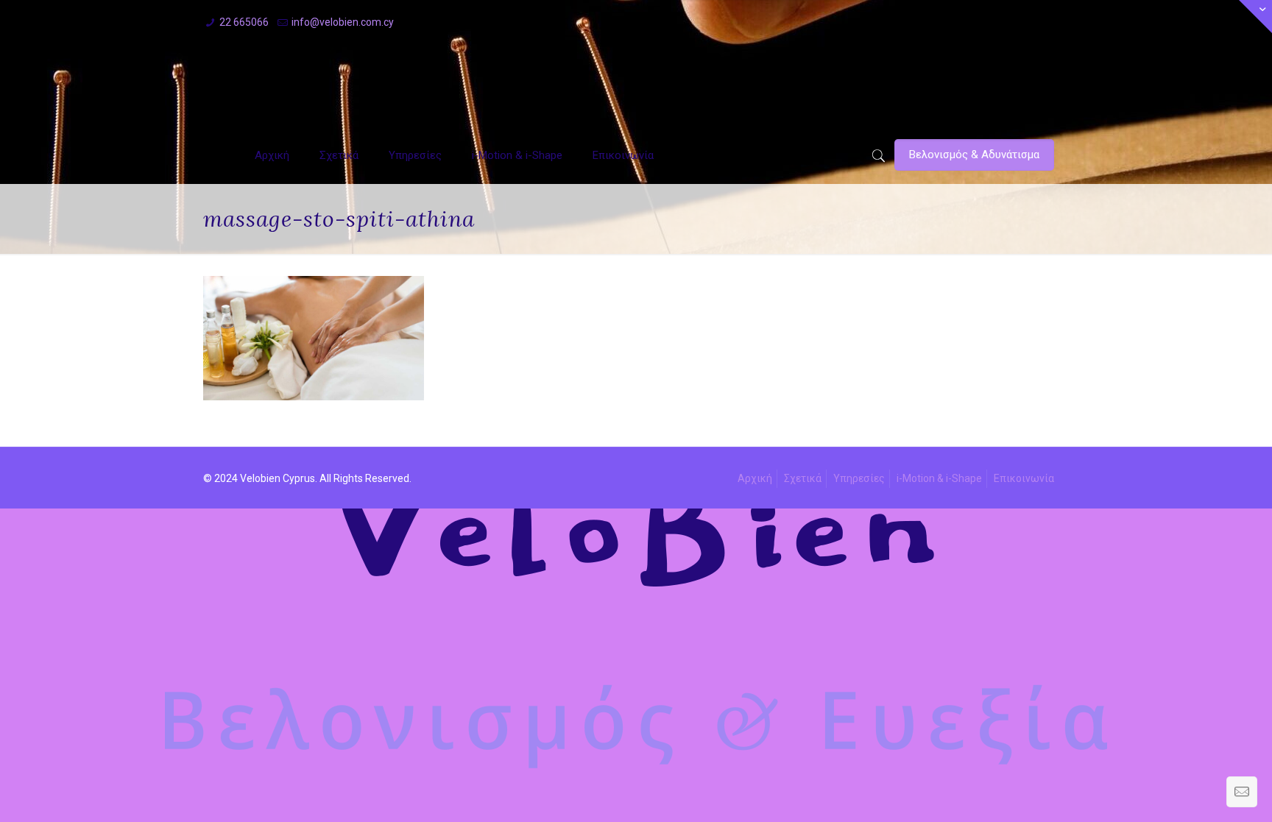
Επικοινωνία (1024, 478)
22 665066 (244, 22)
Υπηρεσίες (859, 478)
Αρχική (755, 478)
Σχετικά (803, 478)
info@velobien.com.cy (343, 22)
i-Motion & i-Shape (939, 478)
